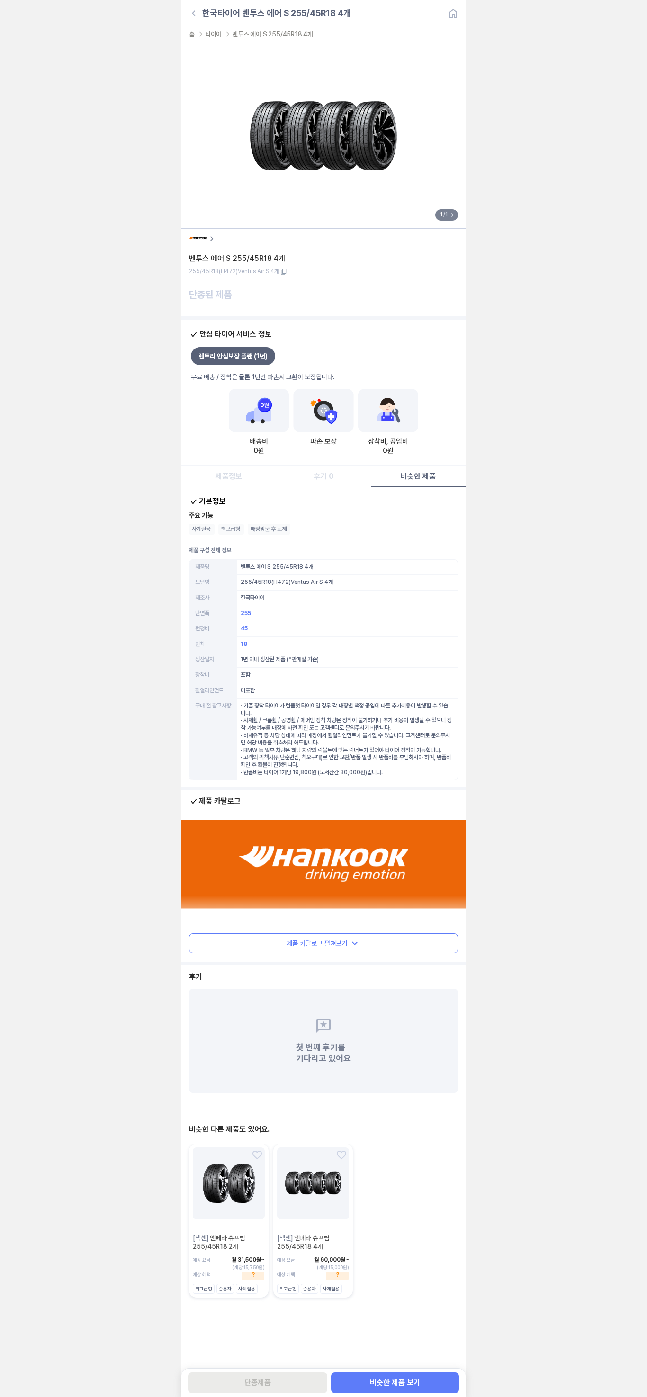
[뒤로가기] (193, 13)
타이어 (213, 34)
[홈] (453, 13)
